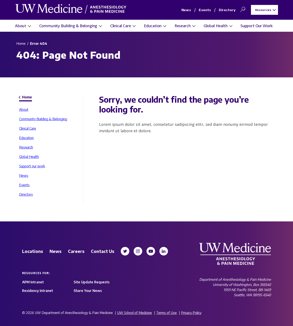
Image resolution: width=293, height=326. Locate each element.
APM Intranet (33, 282)
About (20, 25)
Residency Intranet (37, 290)
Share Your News (88, 290)
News (186, 10)
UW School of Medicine (134, 313)
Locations (32, 251)
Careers (76, 251)
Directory (227, 10)
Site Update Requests (92, 282)
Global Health (216, 25)
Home (21, 43)
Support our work (256, 25)
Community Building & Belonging (68, 25)
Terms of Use (166, 313)
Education (153, 25)
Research (183, 25)
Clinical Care (120, 25)
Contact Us (102, 251)
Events (205, 10)
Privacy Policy (191, 313)
